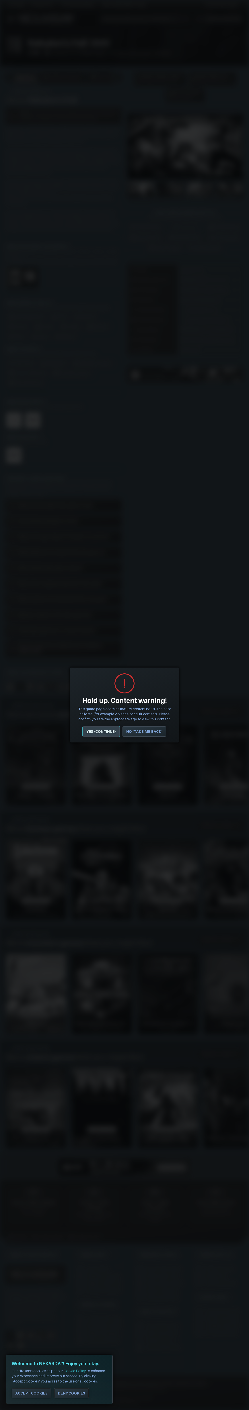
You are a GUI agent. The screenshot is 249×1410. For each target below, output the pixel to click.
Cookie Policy (75, 1371)
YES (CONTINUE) (101, 731)
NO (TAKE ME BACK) (144, 731)
